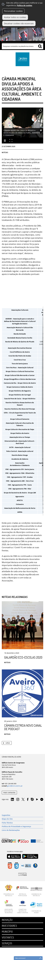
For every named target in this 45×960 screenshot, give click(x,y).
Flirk (41, 799)
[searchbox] (22, 46)
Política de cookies (24, 5)
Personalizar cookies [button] (13, 11)
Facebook (27, 799)
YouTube (37, 800)
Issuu (32, 799)
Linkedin (12, 799)
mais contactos (9, 792)
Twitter (23, 799)
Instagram (17, 799)
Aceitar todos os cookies (15, 17)
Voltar (8, 743)
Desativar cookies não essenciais (19, 23)
